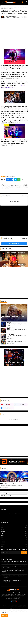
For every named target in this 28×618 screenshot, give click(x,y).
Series (14, 533)
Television (14, 531)
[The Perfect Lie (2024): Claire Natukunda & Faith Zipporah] (3, 330)
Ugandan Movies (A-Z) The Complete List (11, 580)
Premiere (7, 7)
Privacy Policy (21, 606)
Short (14, 539)
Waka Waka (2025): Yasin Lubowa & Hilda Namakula (13, 561)
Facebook (10, 179)
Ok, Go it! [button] (4, 615)
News (7, 176)
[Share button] (22, 179)
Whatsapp (18, 179)
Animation (14, 544)
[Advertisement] (14, 34)
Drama (14, 525)
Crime (14, 537)
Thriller (14, 529)
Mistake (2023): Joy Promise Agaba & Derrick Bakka (13, 566)
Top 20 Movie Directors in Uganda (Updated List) (12, 576)
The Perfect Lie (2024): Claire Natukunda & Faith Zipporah (12, 571)
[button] (23, 2)
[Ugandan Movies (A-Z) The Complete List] (3, 341)
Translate (11, 495)
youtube (8, 404)
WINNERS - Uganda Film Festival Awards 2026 (11, 485)
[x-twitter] (14, 601)
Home (2, 7)
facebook (8, 408)
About (8, 606)
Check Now (3, 612)
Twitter (15, 179)
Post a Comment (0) (14, 243)
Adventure (14, 541)
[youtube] (16, 601)
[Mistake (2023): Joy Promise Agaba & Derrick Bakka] (3, 324)
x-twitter (22, 404)
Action (14, 535)
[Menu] (2, 2)
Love (14, 527)
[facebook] (12, 601)
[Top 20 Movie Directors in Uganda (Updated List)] (3, 336)
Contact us (14, 606)
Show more (24, 196)
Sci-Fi (14, 546)
